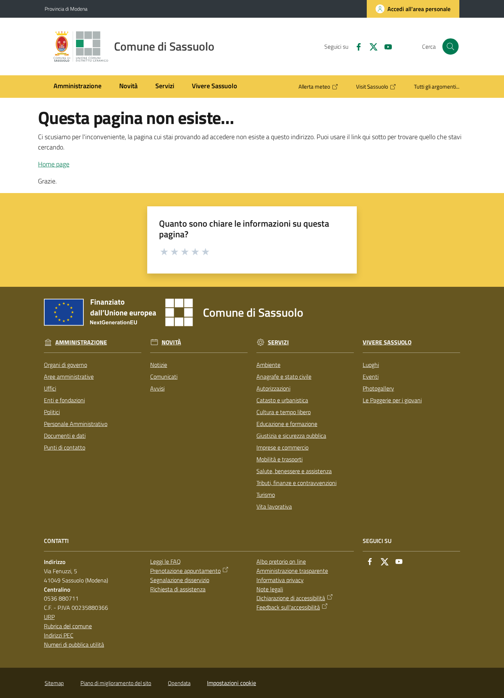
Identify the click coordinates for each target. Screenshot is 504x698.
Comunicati (163, 376)
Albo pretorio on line (281, 561)
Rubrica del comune (68, 626)
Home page (53, 164)
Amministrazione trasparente (292, 570)
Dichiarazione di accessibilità (290, 598)
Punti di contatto (64, 447)
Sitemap (54, 683)
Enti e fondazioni (64, 400)
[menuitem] (77, 86)
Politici (52, 412)
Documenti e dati (65, 435)
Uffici (50, 388)
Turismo (265, 494)
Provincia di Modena (66, 9)
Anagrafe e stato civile (283, 376)
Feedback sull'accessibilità (288, 607)
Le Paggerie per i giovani (392, 400)
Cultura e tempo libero (283, 412)
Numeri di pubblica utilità (74, 644)
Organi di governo (65, 364)
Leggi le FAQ (165, 561)
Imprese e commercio (282, 447)
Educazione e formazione (286, 423)
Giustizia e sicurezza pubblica (291, 435)
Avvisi (157, 388)
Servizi (278, 342)
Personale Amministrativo (75, 423)
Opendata (179, 683)
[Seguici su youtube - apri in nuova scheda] (385, 46)
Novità (171, 342)
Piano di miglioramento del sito (115, 683)
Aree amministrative (69, 376)
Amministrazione (81, 342)
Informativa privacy (280, 579)
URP (49, 616)
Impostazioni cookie (231, 682)
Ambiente (268, 364)
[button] (450, 46)
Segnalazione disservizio (179, 579)
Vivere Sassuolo (387, 342)
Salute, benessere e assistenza (294, 471)
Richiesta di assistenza (178, 589)
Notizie (158, 364)
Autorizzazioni (273, 388)
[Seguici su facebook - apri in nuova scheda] (355, 46)
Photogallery (378, 388)
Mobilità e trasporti (279, 459)
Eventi (371, 376)
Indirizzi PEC (58, 635)
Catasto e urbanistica (282, 400)
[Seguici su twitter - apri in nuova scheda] (370, 46)
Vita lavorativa (274, 506)
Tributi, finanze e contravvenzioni (296, 482)
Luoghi (371, 364)
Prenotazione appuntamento (185, 570)
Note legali (269, 589)
